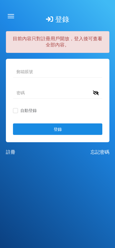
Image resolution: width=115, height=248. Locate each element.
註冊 (10, 152)
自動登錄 (28, 110)
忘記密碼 (100, 152)
